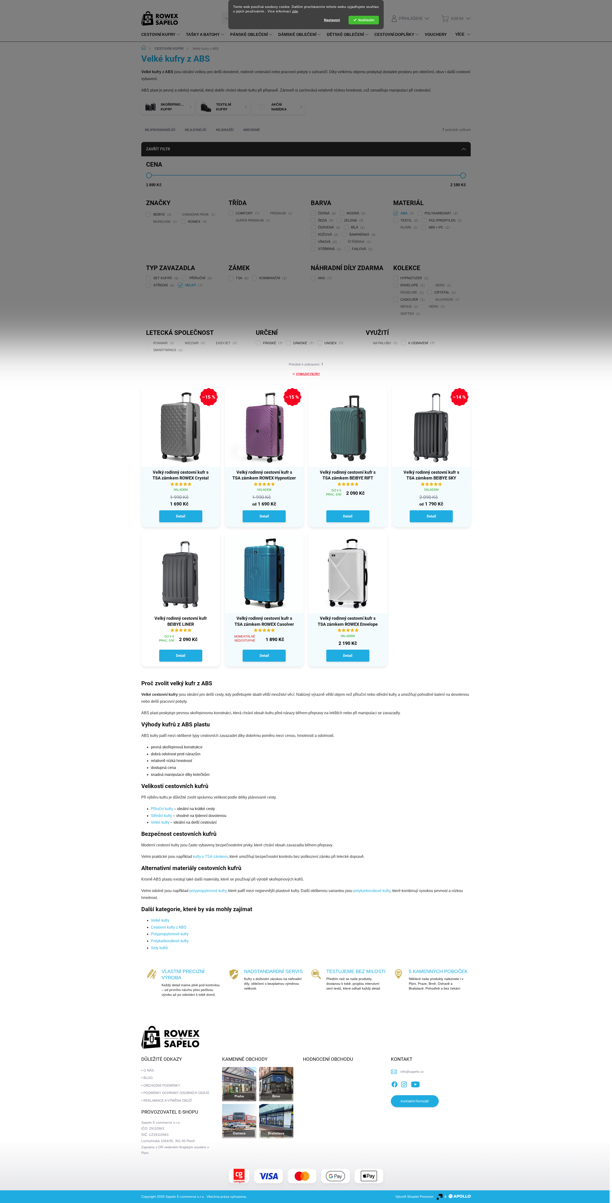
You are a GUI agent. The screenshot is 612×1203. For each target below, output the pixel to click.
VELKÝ (193, 285)
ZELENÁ (353, 220)
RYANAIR (163, 343)
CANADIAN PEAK (198, 214)
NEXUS (408, 307)
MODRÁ (355, 213)
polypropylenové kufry (207, 891)
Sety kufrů (159, 948)
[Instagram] (404, 1083)
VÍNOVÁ (327, 242)
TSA (241, 278)
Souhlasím (366, 20)
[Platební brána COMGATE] (239, 1176)
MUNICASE (164, 222)
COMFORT (247, 213)
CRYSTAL (444, 292)
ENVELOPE (411, 285)
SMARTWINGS (167, 350)
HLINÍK (408, 227)
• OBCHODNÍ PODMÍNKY (160, 1085)
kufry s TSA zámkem (210, 857)
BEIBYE (161, 214)
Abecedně (251, 130)
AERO (442, 285)
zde (295, 11)
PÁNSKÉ (272, 343)
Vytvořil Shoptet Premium (414, 1196)
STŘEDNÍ (163, 285)
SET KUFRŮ (165, 278)
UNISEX (333, 343)
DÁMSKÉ (302, 343)
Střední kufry (161, 816)
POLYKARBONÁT (441, 213)
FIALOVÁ (361, 249)
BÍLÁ (357, 227)
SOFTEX (409, 314)
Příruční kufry (162, 809)
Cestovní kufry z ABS (168, 927)
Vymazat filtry (308, 374)
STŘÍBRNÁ (329, 249)
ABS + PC (438, 227)
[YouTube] (415, 1083)
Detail (180, 516)
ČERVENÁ (328, 227)
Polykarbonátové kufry (170, 941)
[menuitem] (161, 34)
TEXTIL (408, 220)
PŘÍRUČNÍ (200, 278)
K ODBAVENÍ (420, 343)
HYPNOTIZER (413, 278)
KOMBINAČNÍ (272, 278)
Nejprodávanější (160, 130)
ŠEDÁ (325, 220)
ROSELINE (411, 292)
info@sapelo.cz (412, 1071)
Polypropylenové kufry (170, 934)
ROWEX (197, 222)
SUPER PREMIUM (252, 220)
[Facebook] (394, 1083)
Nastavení (332, 20)
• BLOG (147, 1078)
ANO (324, 278)
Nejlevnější (195, 130)
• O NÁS (147, 1070)
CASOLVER (411, 300)
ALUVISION (446, 300)
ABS (406, 213)
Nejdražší (225, 130)
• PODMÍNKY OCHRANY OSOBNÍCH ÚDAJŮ (175, 1093)
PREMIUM (280, 213)
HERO (436, 307)
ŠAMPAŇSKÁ (361, 235)
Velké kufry (160, 822)
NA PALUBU (384, 343)
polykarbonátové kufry (371, 891)
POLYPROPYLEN (445, 220)
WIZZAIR (194, 343)
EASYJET (226, 343)
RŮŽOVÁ (327, 235)
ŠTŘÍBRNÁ (359, 242)
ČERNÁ (326, 213)
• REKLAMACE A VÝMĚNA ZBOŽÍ (166, 1100)
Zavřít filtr (158, 149)
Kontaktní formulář (415, 1101)
